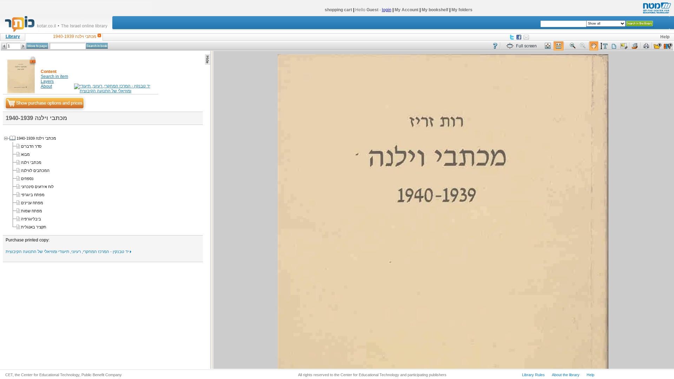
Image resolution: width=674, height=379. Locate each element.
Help (664, 36)
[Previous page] (4, 46)
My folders (462, 9)
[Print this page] (646, 46)
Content (49, 71)
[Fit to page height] (548, 46)
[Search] (97, 46)
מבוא (25, 154)
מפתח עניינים (32, 203)
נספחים (27, 179)
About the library (566, 375)
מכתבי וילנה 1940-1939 (36, 138)
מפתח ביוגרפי (33, 195)
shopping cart (338, 9)
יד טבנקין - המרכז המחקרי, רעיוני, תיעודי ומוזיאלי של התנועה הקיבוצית (68, 251)
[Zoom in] (583, 46)
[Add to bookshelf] (668, 46)
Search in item (54, 76)
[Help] (495, 46)
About (46, 86)
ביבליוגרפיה (31, 219)
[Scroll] (594, 46)
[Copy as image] (624, 46)
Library (13, 36)
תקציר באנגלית (33, 227)
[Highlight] (604, 46)
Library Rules (533, 375)
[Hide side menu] (207, 59)
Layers (47, 81)
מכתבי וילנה (31, 162)
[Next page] (23, 46)
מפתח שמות (31, 211)
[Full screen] (523, 46)
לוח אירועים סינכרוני (37, 187)
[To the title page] (59, 31)
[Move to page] (37, 46)
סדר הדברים (31, 146)
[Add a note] (614, 46)
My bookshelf (435, 9)
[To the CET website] (656, 13)
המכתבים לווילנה (35, 170)
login (386, 9)
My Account (406, 9)
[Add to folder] (657, 46)
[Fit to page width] (558, 46)
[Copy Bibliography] (635, 46)
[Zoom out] (572, 46)
